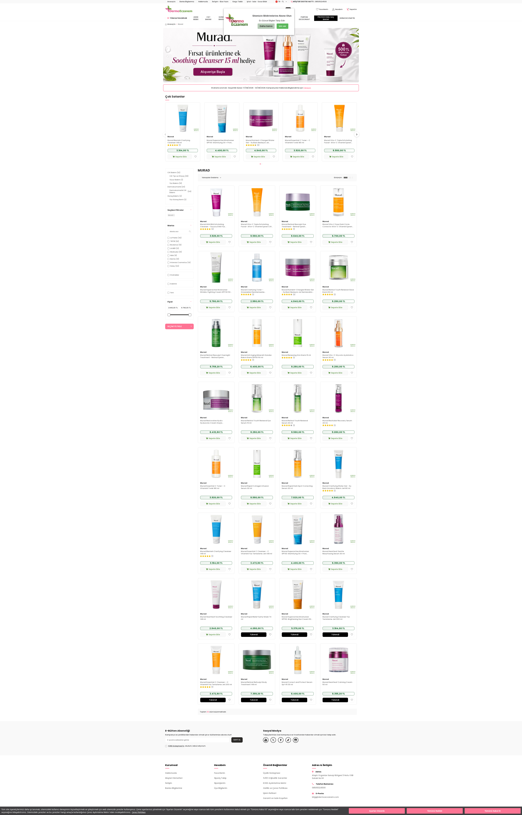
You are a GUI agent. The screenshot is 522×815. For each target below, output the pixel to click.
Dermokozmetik (347, 18)
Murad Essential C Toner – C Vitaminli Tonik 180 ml (297, 141)
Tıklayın (307, 88)
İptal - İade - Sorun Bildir (257, 1)
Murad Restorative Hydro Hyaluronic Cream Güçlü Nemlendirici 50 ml (211, 422)
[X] (273, 740)
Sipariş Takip (220, 778)
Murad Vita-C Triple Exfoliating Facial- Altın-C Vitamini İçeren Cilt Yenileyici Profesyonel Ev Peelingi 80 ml (338, 141)
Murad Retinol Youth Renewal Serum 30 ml (295, 422)
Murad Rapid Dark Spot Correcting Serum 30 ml (297, 487)
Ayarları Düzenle (377, 811)
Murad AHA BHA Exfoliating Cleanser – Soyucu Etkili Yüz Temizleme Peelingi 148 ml (212, 225)
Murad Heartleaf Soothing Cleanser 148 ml (216, 618)
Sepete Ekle (181, 156)
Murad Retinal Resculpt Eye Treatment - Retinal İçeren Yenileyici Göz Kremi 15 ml (294, 225)
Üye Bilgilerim (220, 788)
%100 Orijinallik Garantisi (275, 778)
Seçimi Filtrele (174, 326)
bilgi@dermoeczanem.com (325, 797)
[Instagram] (295, 740)
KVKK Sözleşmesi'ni (176, 746)
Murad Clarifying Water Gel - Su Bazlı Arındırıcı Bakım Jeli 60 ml (336, 487)
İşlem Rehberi (269, 793)
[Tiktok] (288, 740)
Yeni (172, 292)
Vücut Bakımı (176, 180)
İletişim (168, 783)
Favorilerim (219, 773)
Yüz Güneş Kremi (178, 199)
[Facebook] (280, 740)
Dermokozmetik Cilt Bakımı (180, 191)
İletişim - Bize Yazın (220, 1)
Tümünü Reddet (434, 811)
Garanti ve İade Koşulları (275, 798)
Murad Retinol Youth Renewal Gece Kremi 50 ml (338, 291)
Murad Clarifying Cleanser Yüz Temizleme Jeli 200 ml (336, 618)
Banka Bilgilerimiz (187, 1)
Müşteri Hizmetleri (173, 778)
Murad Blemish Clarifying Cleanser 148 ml (178, 141)
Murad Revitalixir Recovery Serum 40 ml (337, 422)
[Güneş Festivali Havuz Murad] (261, 55)
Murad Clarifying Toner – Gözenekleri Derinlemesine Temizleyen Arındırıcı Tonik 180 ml (256, 291)
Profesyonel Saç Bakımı (326, 18)
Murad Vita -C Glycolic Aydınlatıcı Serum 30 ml (337, 356)
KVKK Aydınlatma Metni (274, 783)
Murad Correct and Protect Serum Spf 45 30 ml (297, 683)
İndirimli (173, 284)
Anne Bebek (195, 18)
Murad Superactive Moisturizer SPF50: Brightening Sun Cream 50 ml (296, 618)
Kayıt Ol (237, 740)
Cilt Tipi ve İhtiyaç (179, 176)
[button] (260, 163)
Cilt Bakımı (208, 18)
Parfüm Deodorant (304, 18)
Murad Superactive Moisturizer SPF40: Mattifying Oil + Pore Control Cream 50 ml (220, 141)
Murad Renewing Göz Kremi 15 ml (296, 355)
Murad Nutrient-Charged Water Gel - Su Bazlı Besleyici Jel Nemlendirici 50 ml (260, 141)
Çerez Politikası (139, 812)
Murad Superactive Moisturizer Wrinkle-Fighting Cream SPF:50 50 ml (215, 291)
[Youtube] (265, 740)
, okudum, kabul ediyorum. (187, 746)
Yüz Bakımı (176, 183)
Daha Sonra (266, 26)
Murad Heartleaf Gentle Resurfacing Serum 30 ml (333, 552)
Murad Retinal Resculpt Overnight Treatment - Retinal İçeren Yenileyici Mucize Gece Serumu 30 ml (215, 356)
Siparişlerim (219, 783)
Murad (170, 137)
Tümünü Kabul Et (493, 811)
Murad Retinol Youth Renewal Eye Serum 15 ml (256, 422)
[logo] (178, 9)
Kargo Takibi (238, 1)
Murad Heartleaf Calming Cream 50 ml (337, 683)
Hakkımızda (203, 1)
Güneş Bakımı (222, 18)
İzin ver (282, 26)
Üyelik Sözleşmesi (271, 773)
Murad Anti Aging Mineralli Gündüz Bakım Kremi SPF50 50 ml (256, 356)
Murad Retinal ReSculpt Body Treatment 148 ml (254, 683)
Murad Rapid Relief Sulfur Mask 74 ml (256, 618)
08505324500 (319, 787)
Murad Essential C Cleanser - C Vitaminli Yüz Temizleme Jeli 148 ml (256, 552)
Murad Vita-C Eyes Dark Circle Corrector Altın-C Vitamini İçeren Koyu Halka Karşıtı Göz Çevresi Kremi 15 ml (337, 225)
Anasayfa (171, 1)
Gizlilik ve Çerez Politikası (275, 788)
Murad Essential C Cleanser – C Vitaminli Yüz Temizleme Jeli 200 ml (216, 683)
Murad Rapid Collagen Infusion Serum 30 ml (255, 487)
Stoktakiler (174, 275)
